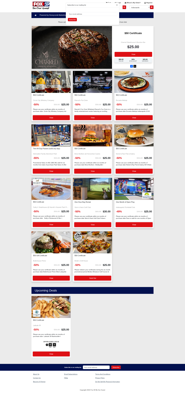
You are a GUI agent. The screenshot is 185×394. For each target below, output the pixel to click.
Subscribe (72, 19)
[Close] (116, 5)
